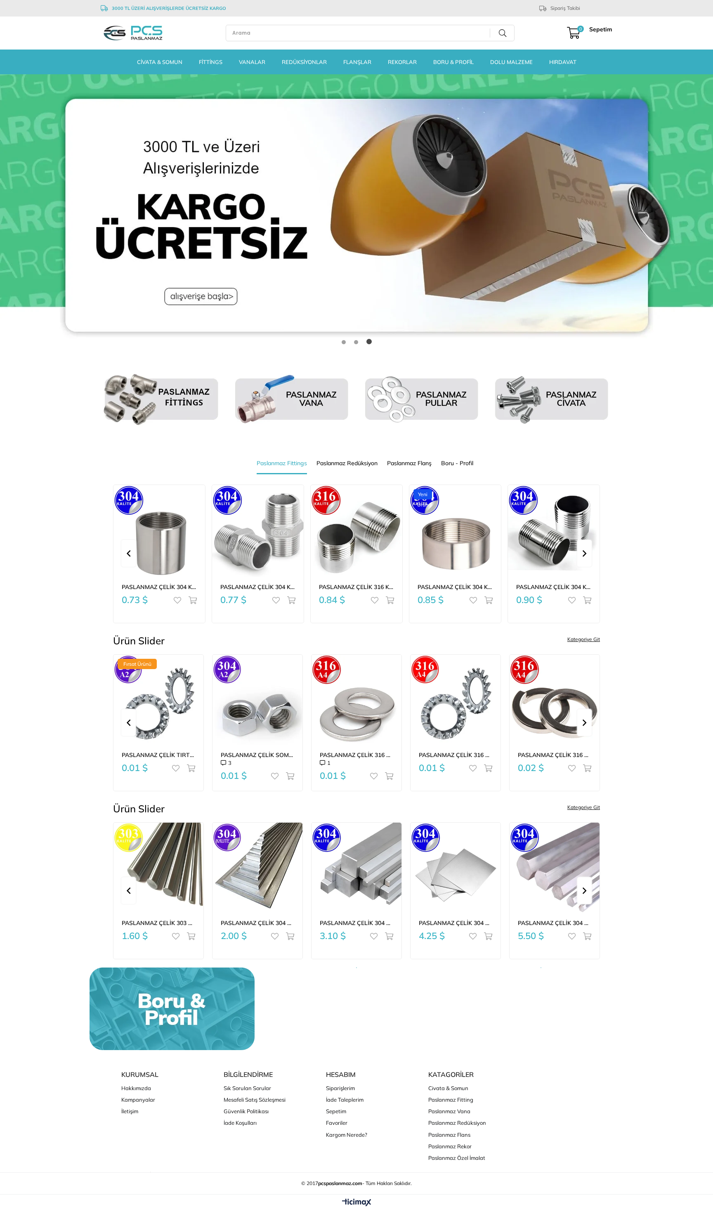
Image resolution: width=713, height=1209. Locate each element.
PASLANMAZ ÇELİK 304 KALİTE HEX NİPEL (159, 587)
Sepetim (336, 1111)
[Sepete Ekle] (191, 600)
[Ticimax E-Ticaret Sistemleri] (356, 1203)
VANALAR (252, 62)
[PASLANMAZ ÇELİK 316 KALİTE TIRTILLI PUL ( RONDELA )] (456, 700)
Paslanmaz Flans (449, 1134)
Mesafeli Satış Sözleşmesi (255, 1099)
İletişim (129, 1111)
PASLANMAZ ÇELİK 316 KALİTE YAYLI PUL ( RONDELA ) (554, 755)
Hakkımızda (136, 1088)
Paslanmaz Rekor (450, 1146)
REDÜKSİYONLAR (304, 62)
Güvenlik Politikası (246, 1111)
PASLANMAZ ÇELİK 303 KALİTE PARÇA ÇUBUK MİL (158, 923)
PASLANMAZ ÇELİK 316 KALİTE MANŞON (553, 587)
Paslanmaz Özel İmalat (456, 1158)
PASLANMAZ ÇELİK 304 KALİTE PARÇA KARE (356, 923)
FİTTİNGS (210, 62)
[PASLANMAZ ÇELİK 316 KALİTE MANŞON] (554, 531)
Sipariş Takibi (565, 8)
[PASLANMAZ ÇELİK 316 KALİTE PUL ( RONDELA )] (356, 700)
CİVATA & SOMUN (159, 62)
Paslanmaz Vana (449, 1111)
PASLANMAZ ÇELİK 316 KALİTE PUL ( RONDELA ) (356, 755)
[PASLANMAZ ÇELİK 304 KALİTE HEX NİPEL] (159, 531)
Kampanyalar (138, 1099)
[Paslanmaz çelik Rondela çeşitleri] (421, 399)
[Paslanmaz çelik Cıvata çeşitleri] (551, 399)
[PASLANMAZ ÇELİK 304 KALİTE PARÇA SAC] (456, 868)
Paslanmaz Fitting (450, 1099)
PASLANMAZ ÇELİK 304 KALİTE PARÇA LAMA (257, 923)
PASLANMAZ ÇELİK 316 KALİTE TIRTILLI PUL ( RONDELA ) (455, 755)
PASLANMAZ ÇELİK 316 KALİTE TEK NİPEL (257, 587)
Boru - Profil (457, 463)
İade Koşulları (240, 1122)
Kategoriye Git (583, 639)
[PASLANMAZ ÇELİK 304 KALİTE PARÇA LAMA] (257, 868)
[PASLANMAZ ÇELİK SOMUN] (257, 700)
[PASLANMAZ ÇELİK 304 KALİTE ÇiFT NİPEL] (455, 531)
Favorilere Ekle (179, 600)
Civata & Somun (448, 1088)
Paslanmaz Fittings (282, 463)
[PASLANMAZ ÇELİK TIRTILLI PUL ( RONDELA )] (158, 700)
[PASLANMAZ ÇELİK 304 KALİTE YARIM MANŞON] (356, 531)
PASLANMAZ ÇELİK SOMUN (257, 755)
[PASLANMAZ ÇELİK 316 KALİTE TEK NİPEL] (258, 531)
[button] (344, 341)
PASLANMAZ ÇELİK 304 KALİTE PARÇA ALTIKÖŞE (554, 923)
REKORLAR (402, 62)
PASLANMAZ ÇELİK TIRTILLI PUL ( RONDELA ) (158, 755)
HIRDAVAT (562, 62)
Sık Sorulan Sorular (247, 1088)
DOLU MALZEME (511, 62)
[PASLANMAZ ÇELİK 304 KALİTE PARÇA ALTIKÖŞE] (555, 868)
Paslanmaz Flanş (409, 463)
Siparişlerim (340, 1088)
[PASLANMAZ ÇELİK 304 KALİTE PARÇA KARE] (356, 868)
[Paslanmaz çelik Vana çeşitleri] (291, 399)
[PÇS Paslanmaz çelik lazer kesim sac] (356, 215)
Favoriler (336, 1122)
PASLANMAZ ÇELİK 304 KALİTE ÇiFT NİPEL (455, 587)
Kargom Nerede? (346, 1134)
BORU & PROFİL (453, 62)
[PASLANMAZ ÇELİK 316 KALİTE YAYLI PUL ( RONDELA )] (555, 700)
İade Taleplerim (345, 1099)
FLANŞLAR (357, 62)
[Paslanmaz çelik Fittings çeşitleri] (161, 399)
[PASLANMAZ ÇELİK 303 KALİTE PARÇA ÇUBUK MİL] (158, 868)
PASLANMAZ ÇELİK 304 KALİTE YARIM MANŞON (356, 587)
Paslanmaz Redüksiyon (347, 463)
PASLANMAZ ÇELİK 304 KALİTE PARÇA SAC (455, 923)
